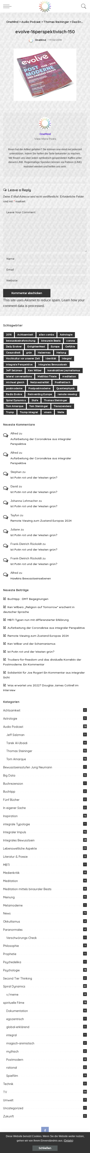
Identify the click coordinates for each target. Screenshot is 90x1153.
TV (5, 1092)
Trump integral (29, 412)
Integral (67, 358)
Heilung (61, 352)
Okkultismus (11, 921)
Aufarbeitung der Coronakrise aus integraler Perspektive (40, 441)
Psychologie (11, 970)
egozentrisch (15, 1019)
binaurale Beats (50, 340)
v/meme (12, 994)
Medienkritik (11, 873)
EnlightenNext (36, 346)
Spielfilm (12, 1076)
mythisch (12, 1051)
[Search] (82, 6)
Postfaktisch (62, 382)
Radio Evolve (14, 394)
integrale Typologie (16, 824)
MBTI (6, 865)
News (7, 913)
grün (29, 352)
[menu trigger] (8, 6)
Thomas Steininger (55, 400)
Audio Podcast (13, 727)
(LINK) (78, 162)
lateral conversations (19, 376)
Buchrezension (13, 784)
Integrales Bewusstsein (52, 364)
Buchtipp (9, 791)
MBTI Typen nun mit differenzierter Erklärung (38, 619)
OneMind (40, 40)
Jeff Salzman (14, 370)
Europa (55, 346)
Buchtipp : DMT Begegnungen (28, 599)
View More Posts (45, 138)
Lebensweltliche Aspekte (20, 848)
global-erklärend (17, 1027)
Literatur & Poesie (15, 857)
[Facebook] (45, 1130)
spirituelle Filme (13, 1003)
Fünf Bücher (11, 800)
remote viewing (67, 394)
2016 (9, 334)
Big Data (9, 775)
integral (11, 1035)
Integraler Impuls (14, 832)
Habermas (44, 352)
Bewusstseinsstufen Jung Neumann (27, 767)
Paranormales (13, 930)
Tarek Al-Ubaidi (16, 743)
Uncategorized (13, 1108)
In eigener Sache (14, 808)
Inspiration (10, 816)
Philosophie (11, 946)
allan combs (46, 334)
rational (11, 1068)
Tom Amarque (14, 406)
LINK (20, 162)
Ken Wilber (34, 370)
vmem (47, 412)
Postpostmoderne (39, 388)
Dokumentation (17, 1011)
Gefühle (70, 346)
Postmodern (14, 1060)
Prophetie (9, 954)
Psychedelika (12, 962)
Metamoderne (13, 905)
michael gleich (15, 382)
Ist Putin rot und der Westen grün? (33, 477)
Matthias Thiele (47, 376)
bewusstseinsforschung (20, 340)
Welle (60, 412)
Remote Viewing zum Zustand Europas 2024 (41, 520)
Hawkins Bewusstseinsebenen (30, 578)
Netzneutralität (39, 382)
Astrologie (66, 334)
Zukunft (8, 1116)
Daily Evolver (14, 346)
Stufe (35, 400)
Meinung (9, 897)
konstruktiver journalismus (64, 370)
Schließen (45, 1148)
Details (68, 1140)
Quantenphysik (65, 388)
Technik (8, 1084)
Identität (51, 358)
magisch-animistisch (20, 1043)
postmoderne (14, 388)
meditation (69, 376)
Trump (10, 412)
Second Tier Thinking (17, 978)
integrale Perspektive (19, 364)
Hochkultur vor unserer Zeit (23, 358)
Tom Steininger (38, 406)
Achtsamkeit (25, 334)
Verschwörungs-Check (21, 938)
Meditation (10, 881)
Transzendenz (63, 406)
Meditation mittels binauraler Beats (27, 889)
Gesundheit (13, 352)
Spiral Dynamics (16, 400)
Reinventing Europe (40, 394)
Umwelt (8, 1100)
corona (70, 340)
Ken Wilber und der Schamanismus (31, 643)
